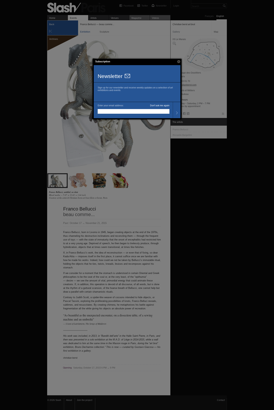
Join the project (84, 400)
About (69, 400)
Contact (221, 400)
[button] (178, 61)
